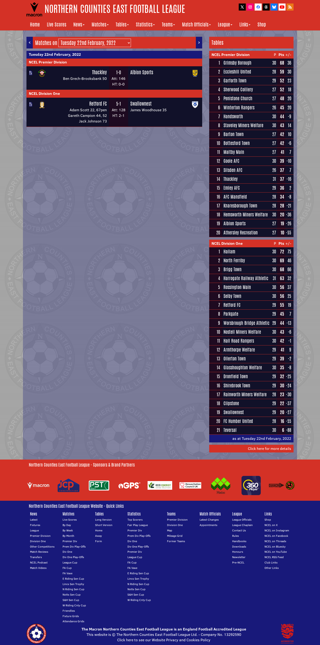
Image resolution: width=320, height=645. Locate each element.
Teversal (230, 430)
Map (169, 530)
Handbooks (239, 541)
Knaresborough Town (240, 205)
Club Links (271, 562)
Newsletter (239, 557)
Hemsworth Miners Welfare (245, 214)
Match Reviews (39, 552)
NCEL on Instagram (276, 530)
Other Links (271, 568)
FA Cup (67, 568)
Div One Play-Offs (73, 557)
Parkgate (230, 314)
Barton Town (233, 134)
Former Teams (176, 541)
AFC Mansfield (235, 196)
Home (35, 24)
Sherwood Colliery (238, 89)
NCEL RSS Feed (274, 557)
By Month (68, 536)
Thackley (99, 72)
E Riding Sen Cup (73, 579)
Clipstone (231, 403)
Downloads (239, 547)
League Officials (242, 520)
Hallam (229, 251)
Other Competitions (42, 547)
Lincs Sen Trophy (73, 584)
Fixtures (35, 525)
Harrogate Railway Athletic (245, 278)
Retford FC (98, 103)
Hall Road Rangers (238, 340)
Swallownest (141, 103)
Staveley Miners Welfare (243, 125)
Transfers (36, 557)
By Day (67, 525)
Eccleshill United (237, 71)
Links (243, 24)
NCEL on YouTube (275, 552)
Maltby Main (233, 152)
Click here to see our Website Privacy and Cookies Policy (163, 639)
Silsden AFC (232, 170)
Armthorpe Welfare (239, 349)
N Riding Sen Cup (73, 589)
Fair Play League (137, 525)
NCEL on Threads (275, 541)
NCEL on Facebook (276, 536)
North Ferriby (234, 260)
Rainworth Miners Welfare (245, 394)
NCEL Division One (44, 93)
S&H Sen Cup (71, 600)
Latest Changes (209, 520)
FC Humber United (238, 421)
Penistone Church (237, 98)
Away (98, 536)
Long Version (103, 520)
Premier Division (40, 536)
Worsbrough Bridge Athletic (246, 323)
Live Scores (56, 24)
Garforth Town (234, 80)
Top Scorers (135, 520)
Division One (38, 541)
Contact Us (239, 530)
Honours (237, 552)
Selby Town (232, 296)
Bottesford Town (236, 143)
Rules (235, 536)
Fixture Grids (71, 616)
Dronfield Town (235, 376)
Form (98, 541)
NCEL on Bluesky (275, 547)
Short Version (103, 525)
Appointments (208, 525)
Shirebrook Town (236, 385)
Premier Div (70, 541)
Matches (99, 24)
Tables (121, 24)
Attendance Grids (73, 621)
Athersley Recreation (240, 232)
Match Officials (195, 24)
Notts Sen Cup (72, 595)
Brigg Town (232, 269)
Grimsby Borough (237, 62)
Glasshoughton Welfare (242, 367)
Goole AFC (231, 161)
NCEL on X (271, 525)
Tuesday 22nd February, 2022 (55, 54)
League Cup (70, 562)
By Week (68, 530)
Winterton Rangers (238, 107)
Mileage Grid (174, 536)
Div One (67, 552)
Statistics (144, 24)
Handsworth (233, 116)
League (224, 24)
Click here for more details (269, 448)
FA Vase (67, 573)
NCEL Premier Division (48, 62)
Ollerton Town (234, 358)
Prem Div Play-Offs (74, 547)
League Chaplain (242, 525)
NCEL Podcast (39, 562)
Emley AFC (231, 188)
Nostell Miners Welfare (242, 332)
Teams (167, 24)
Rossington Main (237, 287)
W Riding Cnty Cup (74, 605)
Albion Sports (141, 72)
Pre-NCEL (238, 562)
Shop (261, 24)
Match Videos (38, 568)
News (77, 24)
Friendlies (69, 611)
